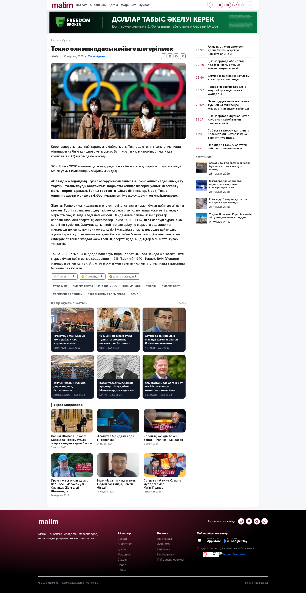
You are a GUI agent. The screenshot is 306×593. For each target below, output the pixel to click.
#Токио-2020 (107, 286)
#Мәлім (151, 286)
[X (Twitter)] (183, 56)
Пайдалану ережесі (170, 559)
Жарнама (163, 544)
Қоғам (113, 5)
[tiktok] (235, 5)
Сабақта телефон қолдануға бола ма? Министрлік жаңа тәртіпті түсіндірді (228, 134)
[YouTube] (220, 5)
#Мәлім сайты (83, 286)
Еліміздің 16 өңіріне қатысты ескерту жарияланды (229, 77)
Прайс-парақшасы (256, 582)
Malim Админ (96, 56)
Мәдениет (128, 5)
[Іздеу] (242, 5)
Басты (55, 40)
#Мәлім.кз (60, 286)
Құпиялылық (165, 554)
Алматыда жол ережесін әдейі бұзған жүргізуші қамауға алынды (226, 50)
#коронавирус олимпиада (106, 294)
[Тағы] (154, 5)
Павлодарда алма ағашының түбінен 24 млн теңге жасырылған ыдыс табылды (228, 105)
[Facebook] (228, 5)
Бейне (122, 570)
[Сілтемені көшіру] (163, 56)
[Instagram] (212, 5)
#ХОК (134, 294)
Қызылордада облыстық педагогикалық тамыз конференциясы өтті (226, 64)
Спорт (122, 565)
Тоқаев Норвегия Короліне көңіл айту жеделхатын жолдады (227, 90)
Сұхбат (123, 559)
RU (250, 5)
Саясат (81, 5)
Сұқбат (144, 5)
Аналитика (98, 5)
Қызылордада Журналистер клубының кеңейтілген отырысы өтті (228, 119)
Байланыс (164, 549)
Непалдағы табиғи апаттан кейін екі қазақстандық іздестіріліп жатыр (227, 148)
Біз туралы (164, 538)
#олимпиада (131, 286)
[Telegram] (170, 56)
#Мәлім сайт (171, 286)
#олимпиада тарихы (68, 294)
